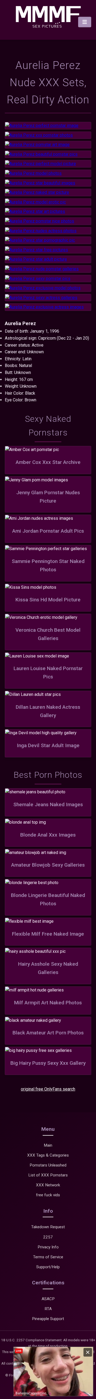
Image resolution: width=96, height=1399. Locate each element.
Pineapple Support (48, 1318)
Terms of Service (48, 1257)
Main (48, 1145)
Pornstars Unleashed (48, 1165)
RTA (48, 1308)
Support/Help (48, 1266)
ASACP (48, 1298)
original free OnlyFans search (48, 1089)
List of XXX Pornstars (48, 1175)
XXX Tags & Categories (48, 1155)
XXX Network (48, 1185)
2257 (48, 1237)
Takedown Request (48, 1226)
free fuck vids (48, 1195)
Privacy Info (48, 1247)
